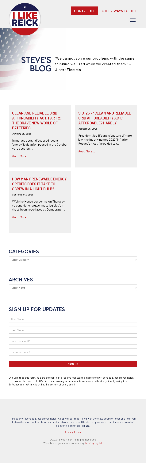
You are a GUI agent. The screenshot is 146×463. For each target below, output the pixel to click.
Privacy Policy (73, 432)
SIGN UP (73, 364)
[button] (132, 19)
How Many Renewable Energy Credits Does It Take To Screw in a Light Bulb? (39, 184)
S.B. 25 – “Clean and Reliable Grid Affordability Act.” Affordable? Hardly (104, 118)
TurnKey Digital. (94, 443)
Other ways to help (119, 11)
